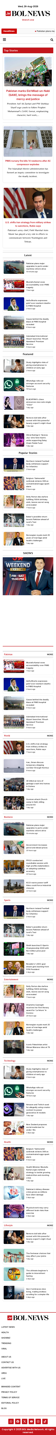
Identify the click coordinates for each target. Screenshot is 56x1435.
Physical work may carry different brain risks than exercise (37, 1210)
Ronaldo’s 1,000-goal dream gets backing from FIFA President (37, 966)
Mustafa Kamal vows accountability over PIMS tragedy (37, 284)
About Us (6, 1357)
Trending (6, 1343)
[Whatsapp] (11, 1421)
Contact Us (7, 1362)
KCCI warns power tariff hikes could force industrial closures (38, 885)
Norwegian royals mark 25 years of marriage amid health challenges (38, 538)
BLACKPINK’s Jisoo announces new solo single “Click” (38, 402)
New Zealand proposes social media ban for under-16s (36, 1127)
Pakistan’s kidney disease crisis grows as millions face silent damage (37, 1192)
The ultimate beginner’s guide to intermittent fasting (37, 1273)
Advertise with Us (10, 1367)
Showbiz (5, 1338)
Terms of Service (10, 1397)
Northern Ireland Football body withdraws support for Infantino (37, 464)
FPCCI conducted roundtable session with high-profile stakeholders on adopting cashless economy (37, 865)
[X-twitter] (24, 1421)
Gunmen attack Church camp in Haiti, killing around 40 (36, 802)
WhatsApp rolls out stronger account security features (38, 383)
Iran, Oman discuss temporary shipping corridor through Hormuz (37, 765)
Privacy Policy (9, 1392)
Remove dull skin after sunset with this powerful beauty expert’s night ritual (38, 420)
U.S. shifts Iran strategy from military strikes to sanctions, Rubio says (37, 746)
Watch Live (28, 19)
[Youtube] (31, 1421)
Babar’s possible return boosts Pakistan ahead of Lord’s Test (37, 519)
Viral (4, 1348)
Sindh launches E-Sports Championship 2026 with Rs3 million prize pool (37, 948)
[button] (4, 574)
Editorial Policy (10, 1403)
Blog (4, 1408)
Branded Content (10, 1386)
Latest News (8, 1327)
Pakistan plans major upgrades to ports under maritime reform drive (37, 266)
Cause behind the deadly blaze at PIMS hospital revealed (37, 321)
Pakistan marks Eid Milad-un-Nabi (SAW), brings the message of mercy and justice (28, 95)
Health (5, 1332)
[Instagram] (38, 1421)
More (50, 654)
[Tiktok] (45, 1421)
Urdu (4, 1373)
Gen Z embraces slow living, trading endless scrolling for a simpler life (37, 1291)
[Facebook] (18, 1421)
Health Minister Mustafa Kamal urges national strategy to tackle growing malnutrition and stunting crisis (38, 1172)
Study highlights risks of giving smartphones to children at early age (37, 365)
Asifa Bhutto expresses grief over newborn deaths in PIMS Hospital (38, 303)
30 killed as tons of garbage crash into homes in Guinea (38, 783)
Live (3, 1378)
